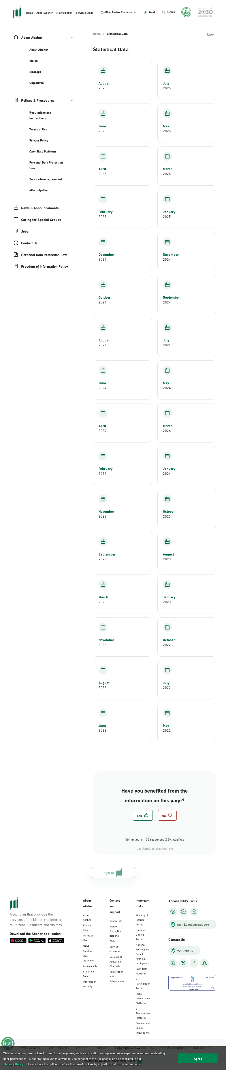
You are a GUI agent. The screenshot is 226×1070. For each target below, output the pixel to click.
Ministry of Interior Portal (142, 919)
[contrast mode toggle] (172, 911)
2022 (102, 644)
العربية (152, 11)
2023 (102, 516)
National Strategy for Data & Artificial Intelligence (142, 953)
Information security (89, 983)
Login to (108, 872)
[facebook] (194, 963)
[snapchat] (204, 963)
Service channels (114, 948)
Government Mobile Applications (143, 1028)
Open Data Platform (141, 971)
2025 (102, 87)
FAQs (112, 940)
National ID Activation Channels (115, 961)
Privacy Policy (87, 927)
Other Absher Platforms (118, 12)
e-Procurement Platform (143, 1013)
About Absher (44, 12)
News (86, 945)
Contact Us (115, 920)
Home (29, 12)
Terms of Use (88, 937)
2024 (102, 259)
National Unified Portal (140, 934)
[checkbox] (143, 815)
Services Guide (84, 12)
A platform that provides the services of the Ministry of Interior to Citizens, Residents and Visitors (36, 919)
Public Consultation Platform (143, 998)
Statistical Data (88, 973)
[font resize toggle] (183, 911)
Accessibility (90, 965)
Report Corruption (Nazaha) (115, 931)
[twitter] (183, 963)
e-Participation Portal (143, 983)
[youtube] (172, 963)
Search (171, 11)
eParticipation (64, 12)
